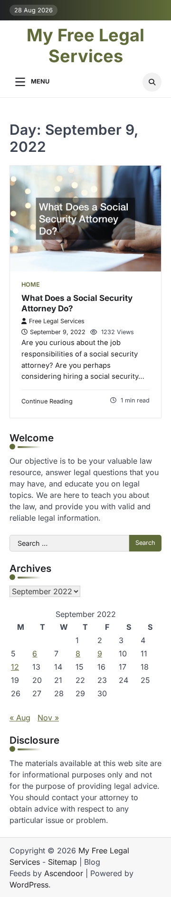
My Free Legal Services (85, 45)
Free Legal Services (57, 321)
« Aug (20, 717)
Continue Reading (47, 401)
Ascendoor (63, 873)
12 (15, 667)
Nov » (48, 717)
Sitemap (62, 862)
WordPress (29, 884)
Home (30, 284)
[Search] (152, 82)
